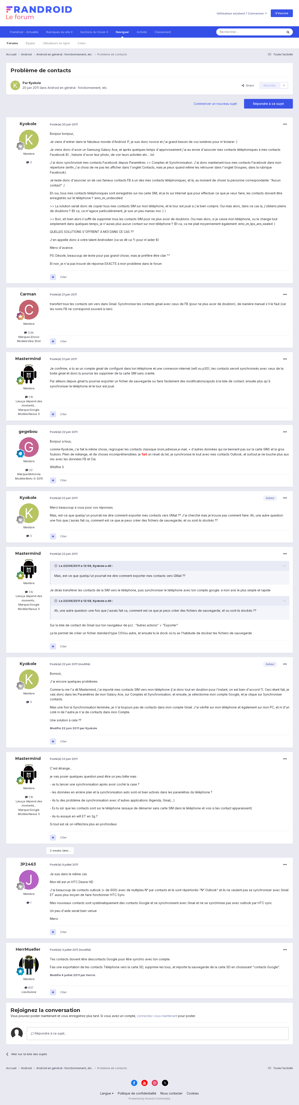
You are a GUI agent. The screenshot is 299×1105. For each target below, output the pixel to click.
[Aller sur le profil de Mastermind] (29, 374)
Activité (142, 32)
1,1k (30, 397)
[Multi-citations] (53, 277)
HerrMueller (28, 949)
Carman (28, 294)
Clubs (82, 43)
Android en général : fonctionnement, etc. (77, 88)
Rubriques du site (58, 32)
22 (30, 470)
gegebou (28, 431)
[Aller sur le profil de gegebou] (29, 447)
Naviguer (122, 32)
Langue (106, 1093)
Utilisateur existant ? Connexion (241, 13)
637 (30, 987)
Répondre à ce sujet (268, 103)
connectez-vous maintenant (157, 1016)
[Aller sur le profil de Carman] (29, 310)
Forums (12, 43)
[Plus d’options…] (285, 124)
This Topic (270, 31)
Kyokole (35, 83)
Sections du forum (93, 32)
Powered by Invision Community (149, 1098)
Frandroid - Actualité (24, 32)
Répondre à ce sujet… (50, 1033)
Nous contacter (171, 1093)
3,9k (30, 332)
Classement (163, 32)
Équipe (30, 43)
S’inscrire (281, 13)
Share (249, 85)
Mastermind (28, 358)
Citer (63, 277)
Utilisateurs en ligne (56, 43)
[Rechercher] (288, 31)
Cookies (193, 1093)
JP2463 (28, 864)
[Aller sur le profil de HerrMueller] (29, 965)
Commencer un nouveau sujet (215, 103)
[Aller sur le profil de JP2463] (29, 880)
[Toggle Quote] (56, 565)
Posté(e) (64, 124)
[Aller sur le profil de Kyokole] (15, 85)
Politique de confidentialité (137, 1093)
